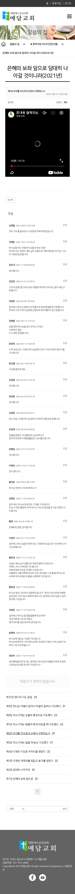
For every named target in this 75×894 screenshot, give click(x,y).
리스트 (10, 200)
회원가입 (56, 3)
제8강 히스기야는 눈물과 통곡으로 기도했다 (29, 715)
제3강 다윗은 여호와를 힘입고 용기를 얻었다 (29, 760)
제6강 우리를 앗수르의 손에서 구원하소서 (28, 733)
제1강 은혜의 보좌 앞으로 (19, 778)
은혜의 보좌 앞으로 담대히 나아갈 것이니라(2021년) (28, 53)
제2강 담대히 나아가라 (18, 769)
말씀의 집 (15, 44)
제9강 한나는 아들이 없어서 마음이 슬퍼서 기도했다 (33, 706)
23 (35, 697)
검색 (64, 809)
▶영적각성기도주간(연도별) (44, 44)
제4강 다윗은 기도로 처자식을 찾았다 (25, 751)
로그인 (68, 3)
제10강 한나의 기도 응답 (19, 697)
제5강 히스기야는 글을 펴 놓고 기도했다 (27, 742)
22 (55, 715)
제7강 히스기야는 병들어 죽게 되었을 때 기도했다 (32, 724)
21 (63, 706)
